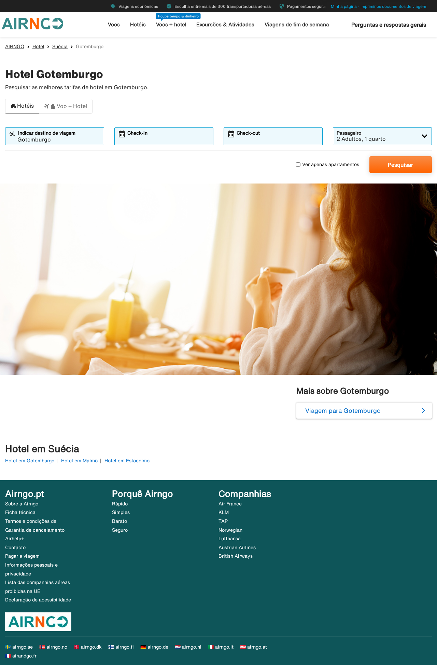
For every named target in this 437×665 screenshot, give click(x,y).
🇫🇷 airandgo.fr (21, 655)
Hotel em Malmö (79, 460)
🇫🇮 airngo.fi (121, 646)
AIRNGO (14, 46)
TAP (223, 521)
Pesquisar (400, 164)
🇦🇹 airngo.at (253, 646)
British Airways (235, 556)
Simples (121, 512)
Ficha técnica (20, 512)
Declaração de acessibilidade (38, 599)
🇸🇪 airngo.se (19, 646)
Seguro (120, 530)
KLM (223, 512)
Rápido (120, 503)
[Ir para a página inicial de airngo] (32, 23)
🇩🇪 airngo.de (154, 646)
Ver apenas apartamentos (330, 164)
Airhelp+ (14, 538)
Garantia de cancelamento (35, 530)
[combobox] (58, 139)
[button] (22, 106)
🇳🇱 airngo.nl (188, 646)
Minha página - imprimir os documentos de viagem (378, 6)
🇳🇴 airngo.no (53, 646)
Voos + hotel (171, 24)
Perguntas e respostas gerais (388, 24)
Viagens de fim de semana (297, 24)
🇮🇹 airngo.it (221, 646)
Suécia (60, 46)
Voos (114, 24)
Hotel (38, 46)
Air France (230, 503)
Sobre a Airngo (21, 503)
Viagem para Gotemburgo (343, 410)
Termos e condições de (30, 521)
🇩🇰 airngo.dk (88, 646)
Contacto (15, 547)
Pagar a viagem (22, 556)
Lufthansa (229, 538)
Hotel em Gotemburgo (29, 460)
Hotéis (138, 24)
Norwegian (230, 530)
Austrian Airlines (237, 547)
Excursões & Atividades (225, 24)
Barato (119, 521)
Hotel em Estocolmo (127, 460)
